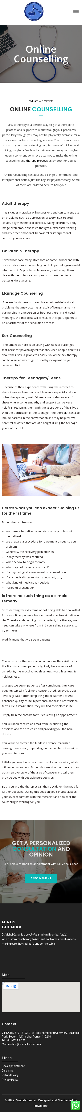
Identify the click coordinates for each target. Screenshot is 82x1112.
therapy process (37, 160)
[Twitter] (9, 956)
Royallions (41, 1105)
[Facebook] (3, 956)
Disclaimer (8, 1070)
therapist (62, 412)
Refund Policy (10, 1075)
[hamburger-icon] (76, 11)
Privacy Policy (10, 1079)
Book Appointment (13, 1066)
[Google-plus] (16, 956)
